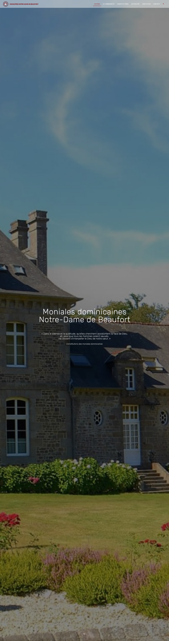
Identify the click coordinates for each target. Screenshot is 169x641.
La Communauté (108, 4)
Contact (156, 4)
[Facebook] (164, 4)
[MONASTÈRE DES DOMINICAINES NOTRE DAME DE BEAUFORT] (21, 4)
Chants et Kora (123, 4)
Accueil (97, 4)
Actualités (135, 4)
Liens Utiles (146, 4)
